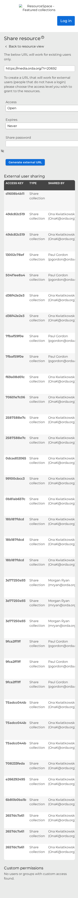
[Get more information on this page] (43, 37)
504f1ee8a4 (15, 275)
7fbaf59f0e (15, 336)
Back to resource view (26, 46)
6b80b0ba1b (16, 800)
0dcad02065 (16, 458)
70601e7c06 (15, 397)
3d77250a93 (15, 580)
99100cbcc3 (15, 478)
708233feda (15, 763)
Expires (11, 120)
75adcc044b (16, 702)
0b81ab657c (15, 499)
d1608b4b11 (15, 194)
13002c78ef (15, 255)
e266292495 (15, 779)
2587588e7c (16, 418)
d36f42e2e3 (15, 295)
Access (11, 102)
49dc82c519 (15, 214)
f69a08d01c (15, 377)
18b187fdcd (15, 519)
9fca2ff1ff (13, 641)
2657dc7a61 (15, 815)
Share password (18, 137)
